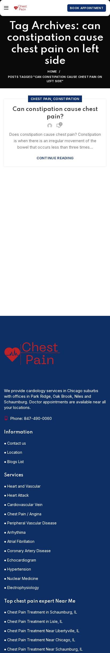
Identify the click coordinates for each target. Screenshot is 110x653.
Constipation (66, 99)
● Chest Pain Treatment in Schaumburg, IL (40, 612)
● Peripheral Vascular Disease (30, 523)
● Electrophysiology (21, 587)
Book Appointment (86, 8)
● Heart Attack (16, 495)
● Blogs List (14, 461)
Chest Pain (41, 99)
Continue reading (55, 158)
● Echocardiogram (20, 560)
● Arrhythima (15, 532)
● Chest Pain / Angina (22, 514)
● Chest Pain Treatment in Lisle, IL (33, 621)
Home (52, 71)
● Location (13, 452)
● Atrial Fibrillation (19, 541)
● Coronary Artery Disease (27, 550)
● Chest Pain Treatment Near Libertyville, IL (41, 630)
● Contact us (15, 443)
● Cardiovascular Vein (23, 504)
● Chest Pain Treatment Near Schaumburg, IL (43, 649)
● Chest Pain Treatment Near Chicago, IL (39, 640)
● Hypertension (17, 569)
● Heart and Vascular (22, 486)
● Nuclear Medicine (21, 578)
